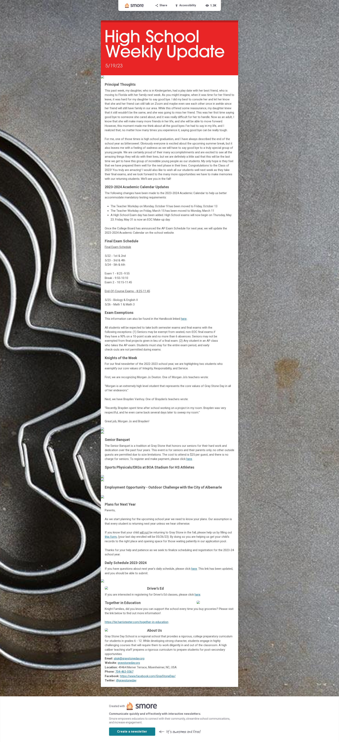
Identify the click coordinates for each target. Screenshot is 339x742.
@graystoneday (126, 680)
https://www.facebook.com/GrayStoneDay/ (148, 676)
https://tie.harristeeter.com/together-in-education (136, 622)
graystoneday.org (129, 663)
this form (111, 537)
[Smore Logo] (134, 5)
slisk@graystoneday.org (129, 658)
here (184, 319)
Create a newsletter (132, 731)
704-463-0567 (124, 671)
